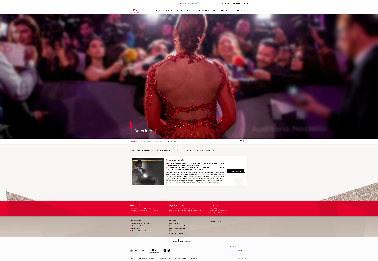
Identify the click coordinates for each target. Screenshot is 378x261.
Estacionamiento (174, 223)
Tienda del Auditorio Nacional (141, 231)
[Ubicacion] (244, 11)
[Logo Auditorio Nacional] (135, 10)
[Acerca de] (237, 10)
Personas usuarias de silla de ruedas (181, 226)
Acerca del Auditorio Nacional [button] (141, 223)
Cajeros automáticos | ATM (178, 228)
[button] (247, 11)
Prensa (157, 141)
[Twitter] (242, 258)
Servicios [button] (173, 220)
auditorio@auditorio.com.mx (218, 211)
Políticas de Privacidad (180, 258)
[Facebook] (237, 258)
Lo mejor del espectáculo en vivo (144, 141)
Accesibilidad (247, 3)
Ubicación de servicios (216, 213)
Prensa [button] (211, 224)
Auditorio (186, 3)
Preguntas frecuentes (207, 11)
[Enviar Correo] (241, 141)
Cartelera (157, 11)
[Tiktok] (247, 258)
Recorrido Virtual (137, 226)
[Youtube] (245, 258)
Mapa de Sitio (193, 258)
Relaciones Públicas (215, 221)
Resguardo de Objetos (176, 233)
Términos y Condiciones (164, 258)
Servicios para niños (175, 231)
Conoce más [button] (135, 220)
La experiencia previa (173, 11)
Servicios (190, 11)
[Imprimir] (244, 141)
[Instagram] (239, 258)
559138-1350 (213, 209)
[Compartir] (239, 141)
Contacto (215, 206)
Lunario (196, 3)
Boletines (162, 141)
